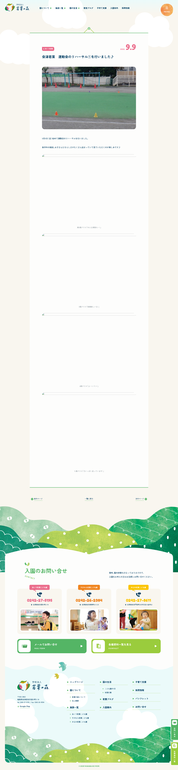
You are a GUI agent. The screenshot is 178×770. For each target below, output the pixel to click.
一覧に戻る (89, 499)
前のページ (38, 499)
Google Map (25, 706)
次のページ (139, 499)
